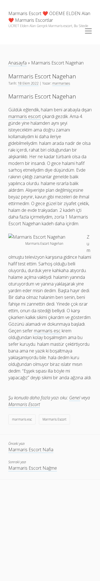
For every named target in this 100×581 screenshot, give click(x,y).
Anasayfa (17, 63)
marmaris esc (22, 419)
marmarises (61, 83)
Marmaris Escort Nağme (32, 468)
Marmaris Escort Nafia (30, 449)
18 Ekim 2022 (28, 83)
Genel (74, 398)
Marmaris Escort (24, 404)
